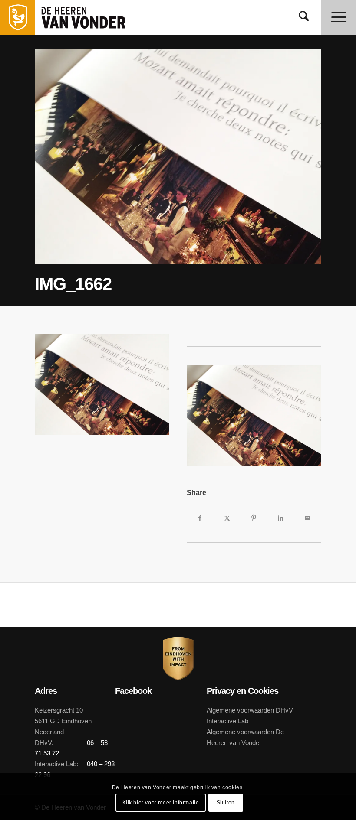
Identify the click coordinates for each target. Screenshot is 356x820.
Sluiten (226, 803)
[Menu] (338, 17)
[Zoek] (304, 17)
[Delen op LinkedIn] (280, 517)
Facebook (133, 691)
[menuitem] (304, 17)
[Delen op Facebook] (200, 517)
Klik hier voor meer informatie (160, 803)
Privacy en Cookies (242, 691)
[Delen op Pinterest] (254, 517)
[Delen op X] (227, 517)
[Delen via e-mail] (307, 517)
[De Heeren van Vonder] (93, 17)
